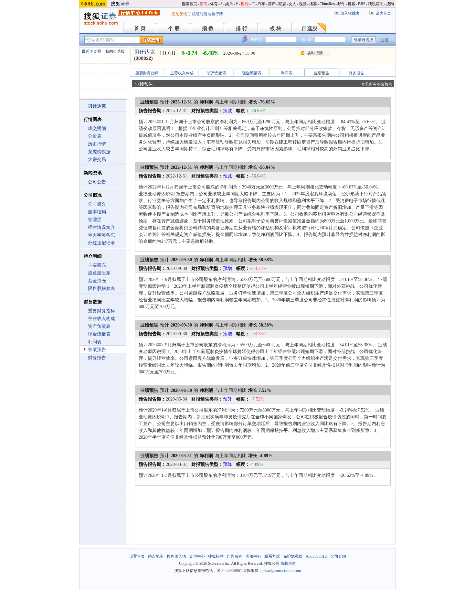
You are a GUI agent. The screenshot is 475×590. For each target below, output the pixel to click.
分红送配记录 (101, 243)
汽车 (261, 4)
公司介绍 (338, 556)
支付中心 (197, 556)
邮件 (341, 4)
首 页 (140, 28)
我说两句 (376, 4)
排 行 (242, 28)
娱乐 (229, 4)
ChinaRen (327, 4)
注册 (384, 40)
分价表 (94, 136)
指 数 (208, 28)
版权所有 (288, 563)
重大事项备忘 (101, 235)
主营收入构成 (101, 318)
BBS (361, 4)
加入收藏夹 (350, 13)
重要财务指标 (101, 310)
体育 (214, 4)
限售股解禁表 (101, 288)
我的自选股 (115, 51)
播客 (313, 4)
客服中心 (253, 556)
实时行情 (315, 53)
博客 (351, 4)
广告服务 (234, 556)
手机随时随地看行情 (205, 14)
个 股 (174, 28)
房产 (272, 4)
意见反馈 (179, 14)
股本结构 (97, 211)
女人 (292, 4)
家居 (282, 4)
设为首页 (383, 13)
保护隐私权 (292, 556)
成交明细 (97, 128)
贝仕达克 (144, 52)
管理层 (94, 219)
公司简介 (97, 204)
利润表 (94, 341)
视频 (303, 4)
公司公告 (97, 181)
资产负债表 (99, 326)
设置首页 (137, 556)
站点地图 (156, 556)
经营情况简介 (101, 227)
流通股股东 (99, 273)
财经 (245, 4)
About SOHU (316, 556)
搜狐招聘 (216, 556)
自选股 (309, 28)
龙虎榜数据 (99, 151)
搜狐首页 (189, 4)
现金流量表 (99, 334)
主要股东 (97, 265)
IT (253, 4)
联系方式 (272, 556)
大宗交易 (97, 159)
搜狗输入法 (176, 556)
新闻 (203, 4)
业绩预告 (97, 349)
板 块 (275, 28)
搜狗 (390, 4)
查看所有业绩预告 (376, 84)
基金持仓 (97, 280)
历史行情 (97, 144)
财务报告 (97, 357)
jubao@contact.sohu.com (281, 570)
